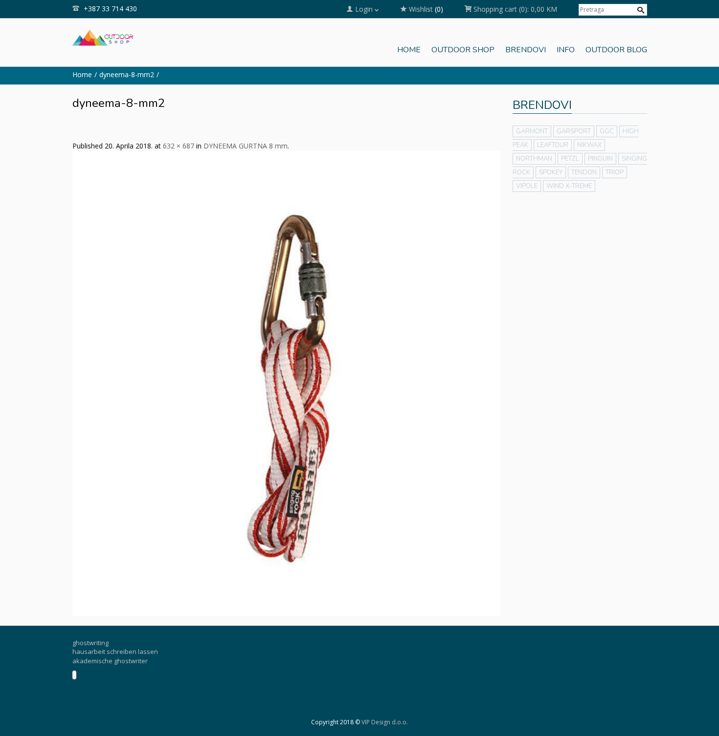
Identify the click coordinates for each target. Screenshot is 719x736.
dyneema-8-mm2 (126, 74)
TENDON (584, 172)
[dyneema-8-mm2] (286, 382)
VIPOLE (527, 186)
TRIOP (615, 172)
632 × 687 (178, 145)
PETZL (570, 158)
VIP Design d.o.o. (384, 722)
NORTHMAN (534, 158)
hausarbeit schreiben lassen (115, 651)
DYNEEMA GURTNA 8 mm (245, 145)
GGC (607, 131)
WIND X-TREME (569, 186)
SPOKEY (550, 172)
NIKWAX (589, 145)
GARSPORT (574, 131)
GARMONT (532, 131)
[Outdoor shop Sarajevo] (103, 36)
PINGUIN (600, 158)
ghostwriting (90, 642)
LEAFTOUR (552, 145)
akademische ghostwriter (110, 660)
